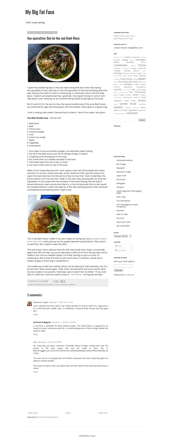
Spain (116, 104)
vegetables (132, 110)
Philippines (140, 92)
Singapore (118, 100)
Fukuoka (142, 75)
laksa (140, 82)
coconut (117, 68)
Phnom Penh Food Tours (124, 36)
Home (68, 413)
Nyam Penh (121, 175)
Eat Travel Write (123, 226)
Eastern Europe (129, 73)
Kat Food (120, 218)
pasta (115, 92)
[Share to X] (59, 281)
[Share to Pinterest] (64, 281)
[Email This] (54, 281)
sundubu (142, 104)
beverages (141, 59)
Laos (144, 82)
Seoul (143, 97)
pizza (116, 95)
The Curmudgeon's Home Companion (127, 205)
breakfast (130, 62)
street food (64, 284)
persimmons (123, 92)
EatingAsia (120, 183)
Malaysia (128, 84)
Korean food (131, 81)
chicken (133, 66)
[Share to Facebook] (62, 281)
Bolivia (116, 62)
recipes (143, 95)
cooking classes (40, 284)
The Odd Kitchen (123, 200)
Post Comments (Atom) (48, 417)
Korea (121, 81)
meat (137, 84)
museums (128, 87)
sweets (118, 107)
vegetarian (142, 110)
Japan (142, 79)
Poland (128, 95)
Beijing (125, 60)
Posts (119, 246)
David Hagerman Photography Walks (129, 192)
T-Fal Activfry (75, 274)
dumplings (118, 73)
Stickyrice (120, 187)
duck (144, 71)
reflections (117, 97)
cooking (117, 70)
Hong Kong (126, 78)
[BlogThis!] (57, 281)
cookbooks (141, 68)
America (128, 57)
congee (133, 68)
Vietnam (72, 284)
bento (132, 60)
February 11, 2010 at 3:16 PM (64, 322)
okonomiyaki (141, 90)
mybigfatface (141, 87)
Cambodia (120, 65)
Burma (143, 62)
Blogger (92, 436)
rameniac (120, 210)
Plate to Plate (122, 214)
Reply (35, 314)
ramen (135, 94)
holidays (117, 79)
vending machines (120, 113)
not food (126, 90)
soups (56, 284)
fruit (135, 75)
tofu (120, 110)
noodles (50, 284)
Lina (35, 342)
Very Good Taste (123, 222)
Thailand (135, 108)
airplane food (119, 57)
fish (120, 76)
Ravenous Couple (40, 302)
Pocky (121, 95)
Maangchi (120, 168)
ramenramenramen (124, 160)
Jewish (116, 82)
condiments (125, 68)
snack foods (130, 100)
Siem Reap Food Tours (123, 38)
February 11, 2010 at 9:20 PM (50, 342)
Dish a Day (121, 197)
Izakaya (134, 79)
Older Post (103, 413)
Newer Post (33, 413)
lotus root (118, 84)
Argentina (136, 57)
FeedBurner (129, 274)
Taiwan (128, 108)
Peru (131, 92)
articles (143, 57)
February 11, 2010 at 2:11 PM (61, 302)
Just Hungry (121, 164)
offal (133, 89)
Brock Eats (120, 179)
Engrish (139, 73)
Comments (122, 250)
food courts (128, 76)
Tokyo (125, 110)
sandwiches (127, 97)
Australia (117, 60)
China (142, 65)
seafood (136, 97)
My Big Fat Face (39, 12)
